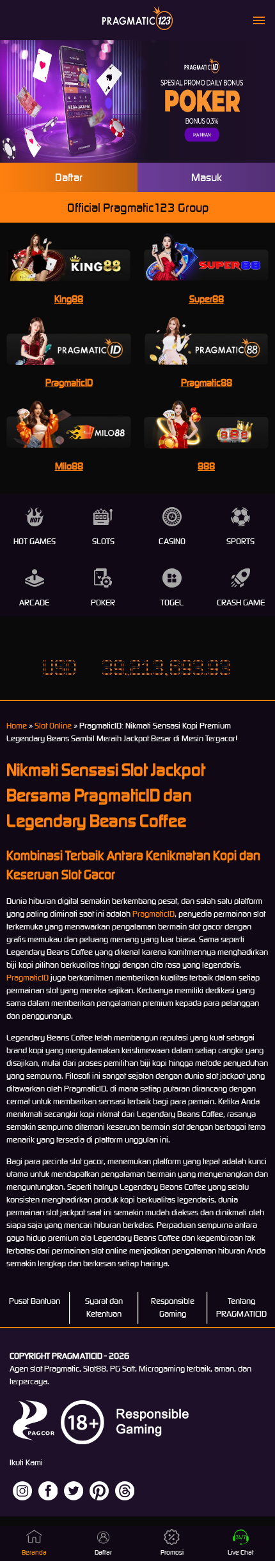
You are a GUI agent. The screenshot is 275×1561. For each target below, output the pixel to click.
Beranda (34, 1552)
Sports (240, 541)
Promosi (172, 1552)
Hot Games (34, 541)
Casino (172, 541)
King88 (68, 299)
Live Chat (241, 1552)
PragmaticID (69, 382)
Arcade (34, 602)
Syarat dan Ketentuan (104, 1307)
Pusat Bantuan (34, 1301)
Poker (103, 602)
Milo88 (69, 466)
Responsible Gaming (172, 1307)
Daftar (68, 177)
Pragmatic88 (206, 382)
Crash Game (241, 602)
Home (16, 725)
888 (206, 466)
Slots (103, 541)
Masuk (206, 177)
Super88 (206, 299)
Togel (172, 602)
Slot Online (53, 725)
